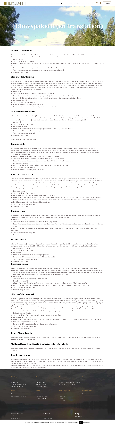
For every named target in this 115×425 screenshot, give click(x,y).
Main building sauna (42, 396)
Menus (13, 394)
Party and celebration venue (91, 380)
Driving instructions (88, 394)
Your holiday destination (66, 380)
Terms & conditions (17, 386)
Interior (61, 398)
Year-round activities (42, 380)
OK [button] (81, 422)
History (61, 394)
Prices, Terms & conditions (67, 384)
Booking (107, 3)
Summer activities (41, 382)
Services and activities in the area (69, 382)
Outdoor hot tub (41, 398)
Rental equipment (41, 386)
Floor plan (62, 400)
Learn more (86, 422)
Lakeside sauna (41, 394)
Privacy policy (78, 416)
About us (62, 396)
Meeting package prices (18, 384)
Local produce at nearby (18, 396)
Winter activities (41, 384)
